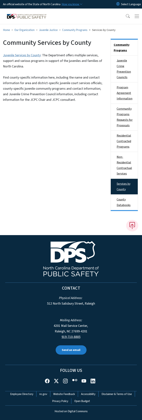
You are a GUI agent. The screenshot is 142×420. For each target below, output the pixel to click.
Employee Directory (21, 394)
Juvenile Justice (48, 30)
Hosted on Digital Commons (71, 411)
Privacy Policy (60, 401)
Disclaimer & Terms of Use (117, 394)
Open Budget (82, 401)
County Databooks (124, 202)
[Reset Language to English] (118, 4)
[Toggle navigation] (137, 16)
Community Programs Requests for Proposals (125, 117)
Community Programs (74, 30)
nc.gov (43, 394)
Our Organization (24, 30)
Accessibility (88, 394)
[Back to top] (132, 225)
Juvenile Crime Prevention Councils (124, 69)
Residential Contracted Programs (124, 141)
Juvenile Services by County (22, 55)
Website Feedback (64, 394)
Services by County (123, 186)
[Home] (27, 12)
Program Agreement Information (124, 93)
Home (6, 30)
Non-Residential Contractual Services (124, 165)
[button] (125, 16)
